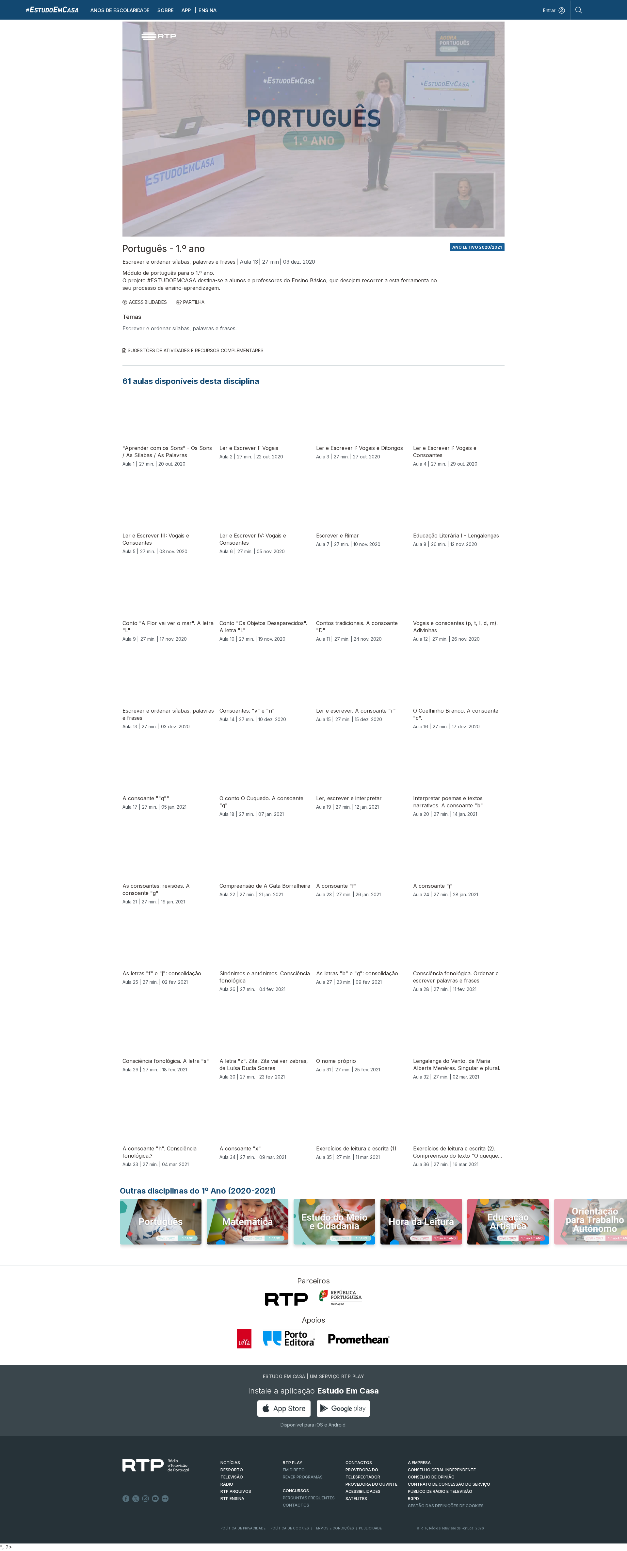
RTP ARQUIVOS (235, 1491)
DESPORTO (231, 1469)
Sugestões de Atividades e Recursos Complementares (196, 350)
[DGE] (340, 1298)
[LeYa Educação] (244, 1338)
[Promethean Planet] (358, 1338)
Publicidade (370, 1528)
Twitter (135, 1498)
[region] (313, 129)
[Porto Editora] (289, 1338)
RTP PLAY (292, 1462)
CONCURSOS (296, 1490)
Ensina (208, 10)
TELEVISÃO (231, 1477)
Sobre (165, 10)
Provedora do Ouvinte (371, 1484)
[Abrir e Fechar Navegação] (595, 10)
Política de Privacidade (242, 1528)
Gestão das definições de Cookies (446, 1505)
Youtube (155, 1498)
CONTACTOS (359, 1462)
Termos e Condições (334, 1528)
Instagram (145, 1498)
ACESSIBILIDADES (148, 302)
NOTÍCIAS (230, 1462)
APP (186, 10)
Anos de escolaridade (120, 10)
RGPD (413, 1498)
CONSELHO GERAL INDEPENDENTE (442, 1469)
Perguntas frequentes (309, 1497)
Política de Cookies (289, 1528)
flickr (165, 1498)
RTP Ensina (232, 1498)
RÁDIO (226, 1484)
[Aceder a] (160, 1228)
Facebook (126, 1498)
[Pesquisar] (579, 10)
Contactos (296, 1505)
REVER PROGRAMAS (303, 1477)
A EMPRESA (419, 1462)
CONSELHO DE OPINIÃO (431, 1477)
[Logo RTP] (150, 1465)
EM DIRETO (294, 1469)
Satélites (356, 1498)
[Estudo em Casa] (52, 9)
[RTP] (286, 1299)
